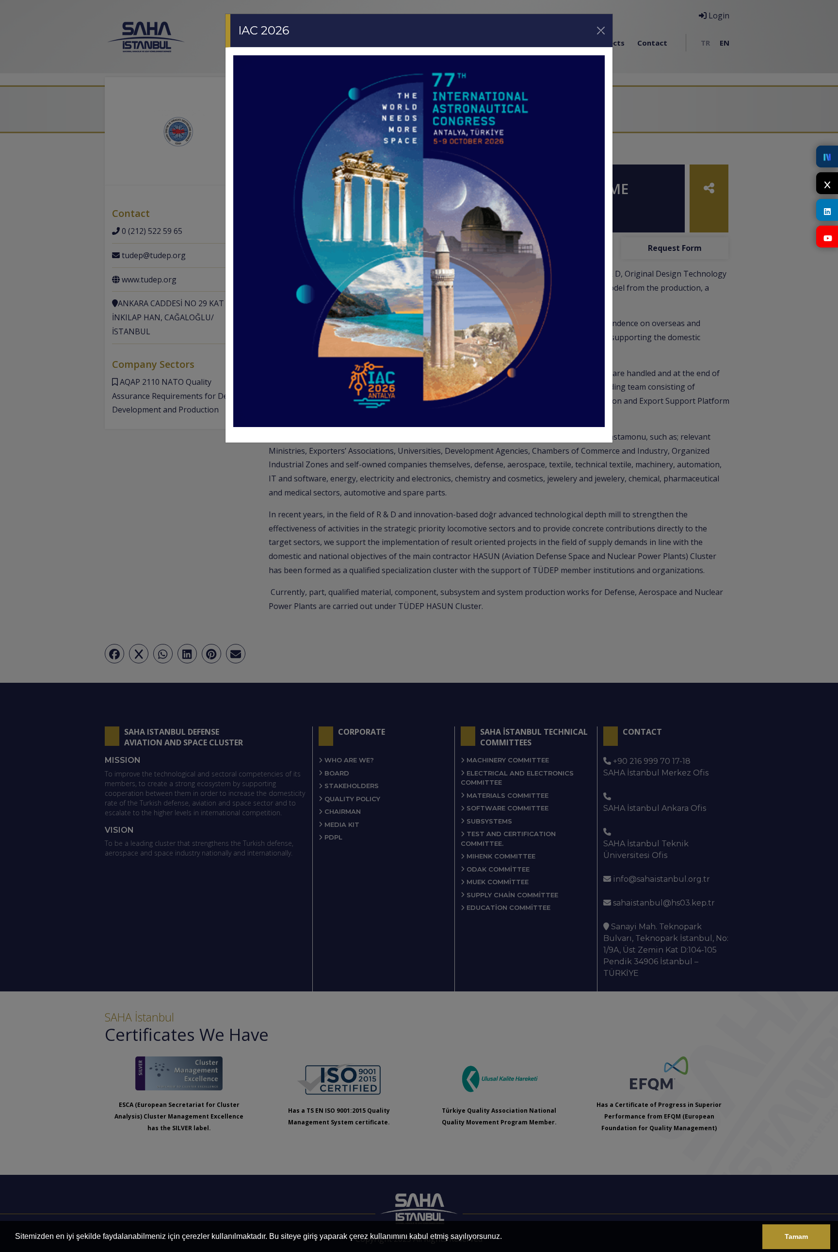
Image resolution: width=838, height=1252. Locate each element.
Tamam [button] (796, 1236)
